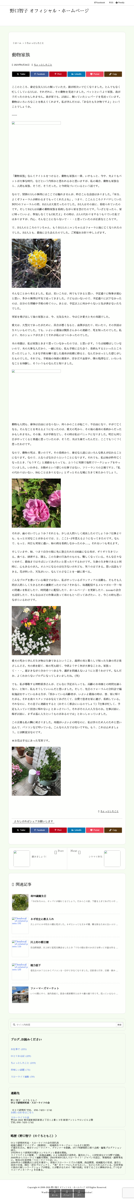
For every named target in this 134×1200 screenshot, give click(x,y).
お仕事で (19, 1049)
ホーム (18, 43)
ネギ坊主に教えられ (42, 919)
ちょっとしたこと (35, 43)
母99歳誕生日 (38, 896)
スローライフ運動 (23, 1077)
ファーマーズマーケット (44, 988)
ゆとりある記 (21, 1056)
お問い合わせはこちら (22, 1112)
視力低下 (35, 965)
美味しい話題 (21, 1070)
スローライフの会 (20, 1117)
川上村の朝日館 (39, 942)
